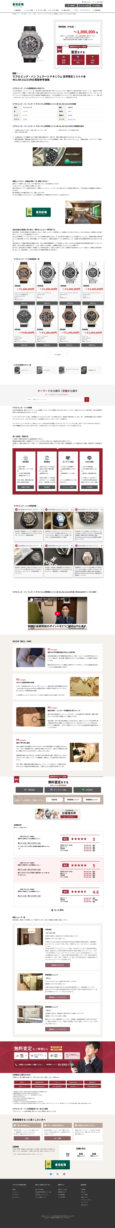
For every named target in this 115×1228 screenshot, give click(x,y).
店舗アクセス (84, 1197)
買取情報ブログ (62, 1192)
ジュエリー (15, 1192)
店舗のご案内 (67, 10)
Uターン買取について (40, 1197)
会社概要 (83, 1189)
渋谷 (68, 1154)
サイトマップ (84, 1202)
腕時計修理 (97, 10)
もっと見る (59, 909)
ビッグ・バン (20, 73)
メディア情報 (84, 1194)
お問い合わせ (84, 1205)
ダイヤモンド (15, 1194)
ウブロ (14, 73)
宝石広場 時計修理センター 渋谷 (43, 1192)
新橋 (94, 1154)
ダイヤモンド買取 (42, 10)
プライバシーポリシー (86, 1199)
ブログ (76, 10)
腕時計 (14, 1189)
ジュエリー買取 (30, 10)
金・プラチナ (15, 1197)
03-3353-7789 (66, 1064)
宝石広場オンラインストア (42, 1194)
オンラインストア (86, 10)
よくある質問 (61, 1197)
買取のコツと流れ (62, 1189)
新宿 (81, 1154)
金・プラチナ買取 (55, 10)
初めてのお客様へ (39, 1189)
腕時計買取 (18, 10)
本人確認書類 (61, 1194)
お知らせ (83, 1192)
